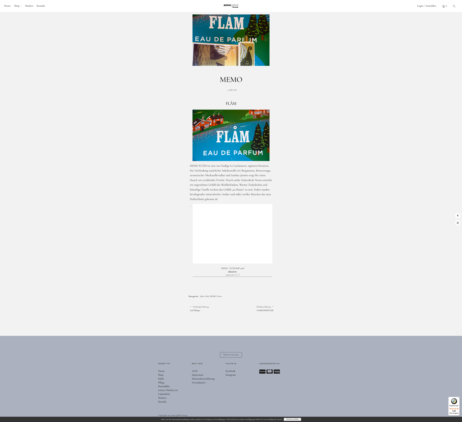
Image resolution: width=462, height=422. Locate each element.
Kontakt (41, 5)
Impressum (197, 374)
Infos (202, 296)
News (219, 296)
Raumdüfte (164, 386)
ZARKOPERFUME (252, 308)
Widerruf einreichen (231, 355)
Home (7, 5)
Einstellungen (292, 419)
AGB (194, 371)
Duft (207, 296)
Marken (29, 5)
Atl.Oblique (199, 308)
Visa (277, 371)
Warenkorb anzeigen (444, 6)
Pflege (161, 382)
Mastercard (269, 371)
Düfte (161, 378)
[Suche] (454, 6)
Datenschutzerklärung (203, 378)
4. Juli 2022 (232, 89)
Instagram (457, 222)
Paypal (262, 371)
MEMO (213, 296)
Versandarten (198, 382)
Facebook (457, 215)
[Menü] (458, 398)
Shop (16, 5)
